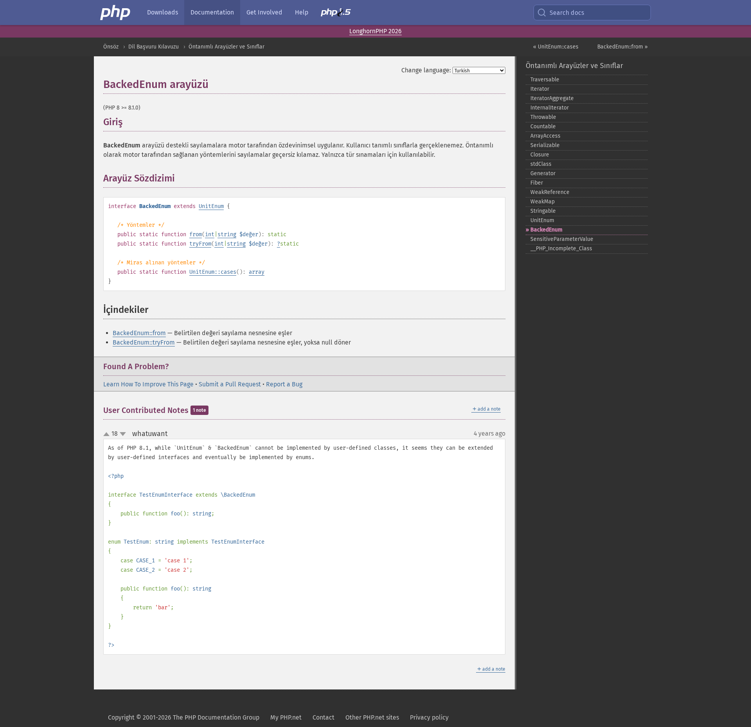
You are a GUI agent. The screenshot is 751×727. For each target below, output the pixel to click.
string (226, 234)
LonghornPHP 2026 (375, 31)
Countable (543, 126)
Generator (542, 173)
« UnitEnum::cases (556, 46)
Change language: (426, 70)
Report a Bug (284, 384)
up (108, 434)
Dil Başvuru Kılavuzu (153, 46)
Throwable (543, 117)
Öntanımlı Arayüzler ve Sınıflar (226, 46)
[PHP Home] (115, 12)
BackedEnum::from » (622, 46)
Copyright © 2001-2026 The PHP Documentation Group (183, 717)
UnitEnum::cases (212, 272)
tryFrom (200, 244)
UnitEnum (211, 206)
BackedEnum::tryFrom (144, 342)
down (123, 434)
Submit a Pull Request (230, 384)
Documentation (212, 12)
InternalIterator (549, 107)
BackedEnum (546, 229)
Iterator (539, 89)
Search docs (567, 12)
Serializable (545, 145)
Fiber (536, 183)
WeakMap (542, 201)
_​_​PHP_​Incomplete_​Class (561, 248)
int (209, 234)
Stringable (543, 211)
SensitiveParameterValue (561, 239)
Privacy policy (429, 717)
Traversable (544, 79)
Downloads (162, 12)
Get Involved (264, 12)
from (195, 234)
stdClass (541, 164)
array (256, 272)
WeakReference (550, 192)
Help (301, 12)
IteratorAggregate (552, 98)
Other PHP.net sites (372, 717)
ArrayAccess (545, 136)
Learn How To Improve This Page (148, 384)
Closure (539, 154)
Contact (323, 717)
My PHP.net (286, 717)
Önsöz (111, 46)
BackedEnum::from (139, 333)
